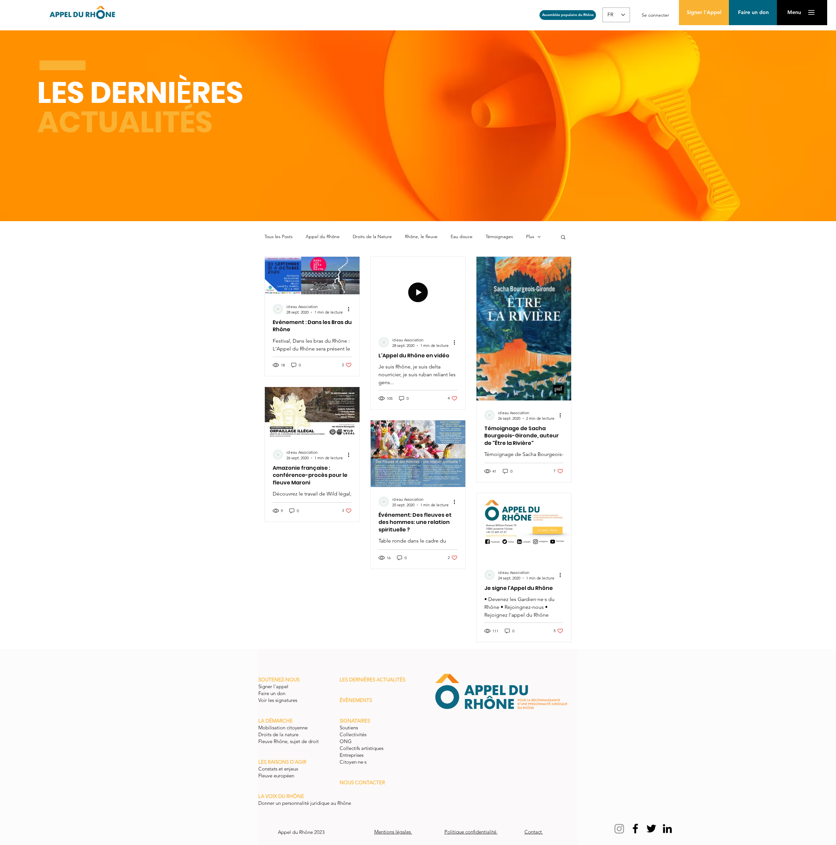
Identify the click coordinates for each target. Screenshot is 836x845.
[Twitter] (651, 828)
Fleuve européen (277, 775)
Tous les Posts (279, 236)
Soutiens (349, 727)
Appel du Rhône (323, 236)
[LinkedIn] (667, 828)
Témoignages (499, 236)
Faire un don (272, 693)
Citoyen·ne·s (353, 762)
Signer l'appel (274, 686)
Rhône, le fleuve (421, 236)
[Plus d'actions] (351, 309)
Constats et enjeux (278, 769)
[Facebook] (635, 828)
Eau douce (462, 236)
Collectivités (353, 734)
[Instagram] (619, 828)
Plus (530, 236)
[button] (753, 12)
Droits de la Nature (372, 236)
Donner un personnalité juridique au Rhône (304, 803)
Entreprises (351, 755)
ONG (346, 741)
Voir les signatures (277, 700)
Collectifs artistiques (362, 748)
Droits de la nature (279, 734)
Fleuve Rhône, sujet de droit (288, 741)
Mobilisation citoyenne (283, 727)
